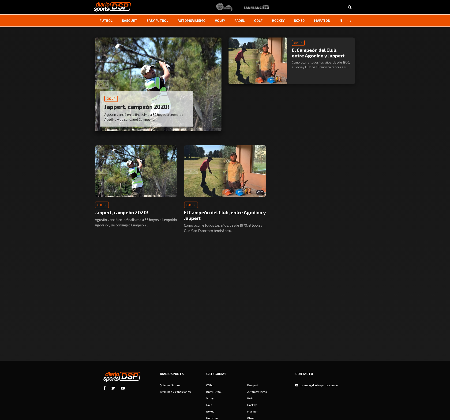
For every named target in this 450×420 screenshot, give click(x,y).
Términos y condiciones (175, 391)
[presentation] (347, 20)
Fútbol (106, 20)
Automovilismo (192, 20)
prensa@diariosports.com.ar (319, 385)
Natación (212, 418)
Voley (220, 20)
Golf (258, 20)
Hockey (278, 20)
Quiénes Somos (170, 385)
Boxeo (299, 20)
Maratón (322, 20)
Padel (239, 20)
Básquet (129, 20)
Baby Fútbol (157, 20)
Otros (251, 418)
